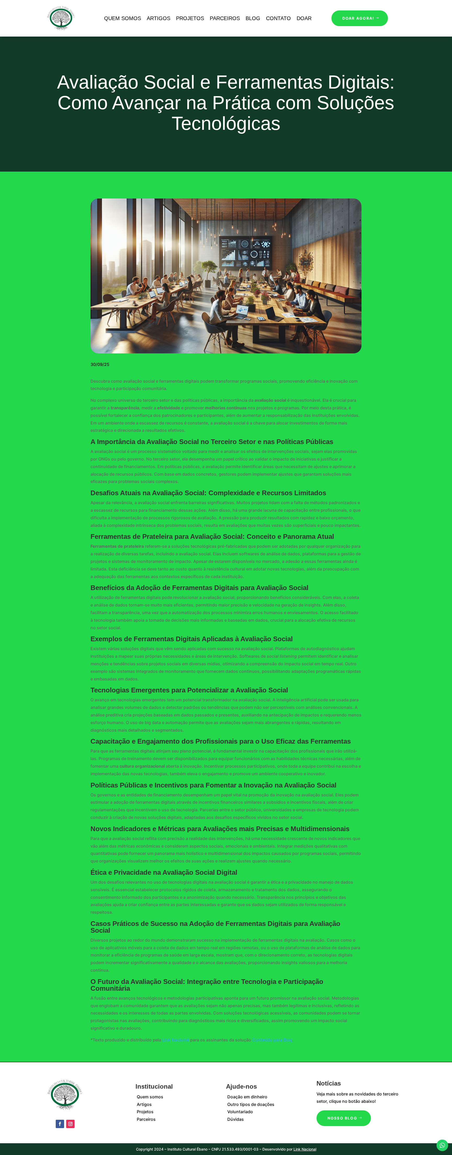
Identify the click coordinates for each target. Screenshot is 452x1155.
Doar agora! (358, 18)
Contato (278, 18)
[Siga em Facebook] (60, 1124)
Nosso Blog (342, 1118)
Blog (253, 18)
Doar (304, 18)
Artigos (158, 18)
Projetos (190, 18)
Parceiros (225, 18)
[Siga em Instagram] (70, 1124)
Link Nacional (175, 1039)
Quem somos (122, 18)
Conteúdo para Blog (272, 1039)
